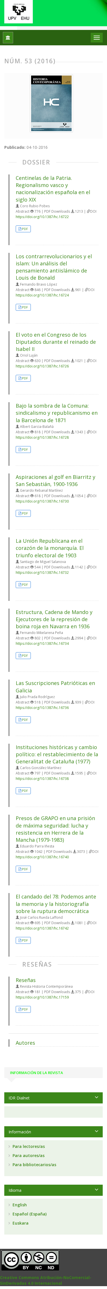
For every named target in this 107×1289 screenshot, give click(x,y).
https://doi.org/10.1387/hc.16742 (42, 928)
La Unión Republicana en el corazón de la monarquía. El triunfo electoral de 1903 (50, 547)
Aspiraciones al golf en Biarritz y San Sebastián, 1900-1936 (55, 480)
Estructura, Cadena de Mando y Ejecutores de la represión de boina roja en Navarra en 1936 (54, 619)
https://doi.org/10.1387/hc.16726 (42, 366)
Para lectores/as (28, 1146)
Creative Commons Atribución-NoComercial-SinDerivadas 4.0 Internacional (45, 1280)
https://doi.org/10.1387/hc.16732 (42, 572)
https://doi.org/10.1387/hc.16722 (42, 216)
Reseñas (26, 980)
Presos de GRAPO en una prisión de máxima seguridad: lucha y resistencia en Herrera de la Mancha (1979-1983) (55, 829)
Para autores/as (28, 1155)
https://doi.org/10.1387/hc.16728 (42, 437)
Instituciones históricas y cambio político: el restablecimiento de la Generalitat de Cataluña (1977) (57, 754)
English (19, 1204)
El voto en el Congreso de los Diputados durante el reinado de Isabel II (56, 341)
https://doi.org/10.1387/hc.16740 (42, 857)
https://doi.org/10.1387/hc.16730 (42, 501)
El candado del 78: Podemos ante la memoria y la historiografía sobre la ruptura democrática (56, 903)
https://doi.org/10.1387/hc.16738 (42, 778)
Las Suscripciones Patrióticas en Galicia (55, 687)
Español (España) (29, 1214)
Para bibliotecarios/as (33, 1164)
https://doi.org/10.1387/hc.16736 (42, 707)
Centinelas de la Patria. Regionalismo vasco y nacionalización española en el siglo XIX (53, 188)
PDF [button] (25, 229)
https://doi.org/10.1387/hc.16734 (42, 643)
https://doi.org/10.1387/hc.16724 (42, 295)
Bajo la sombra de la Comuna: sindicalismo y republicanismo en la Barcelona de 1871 (57, 412)
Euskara (20, 1223)
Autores (25, 1042)
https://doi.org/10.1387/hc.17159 (42, 997)
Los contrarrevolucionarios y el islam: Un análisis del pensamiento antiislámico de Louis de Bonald (54, 267)
